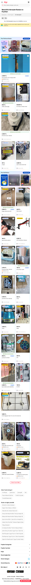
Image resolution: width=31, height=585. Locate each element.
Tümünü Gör (26, 38)
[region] (16, 46)
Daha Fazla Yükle (15, 482)
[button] (2, 2)
